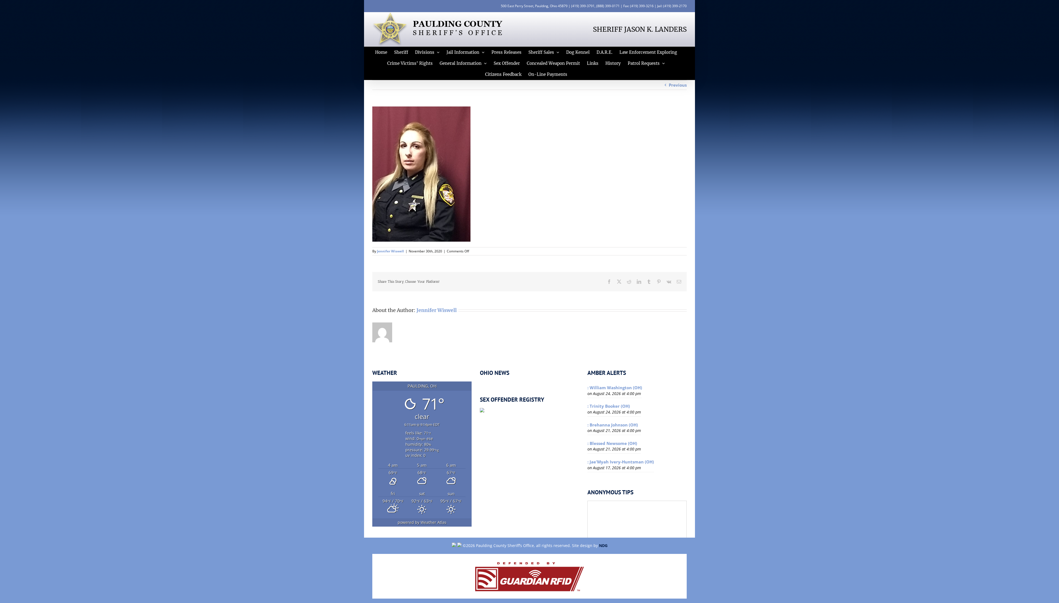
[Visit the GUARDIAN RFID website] (529, 576)
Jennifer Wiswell (390, 251)
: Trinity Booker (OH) (608, 406)
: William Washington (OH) (614, 387)
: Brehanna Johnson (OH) (612, 425)
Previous (678, 85)
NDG (603, 545)
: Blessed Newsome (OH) (612, 443)
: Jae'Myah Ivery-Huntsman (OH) (620, 462)
